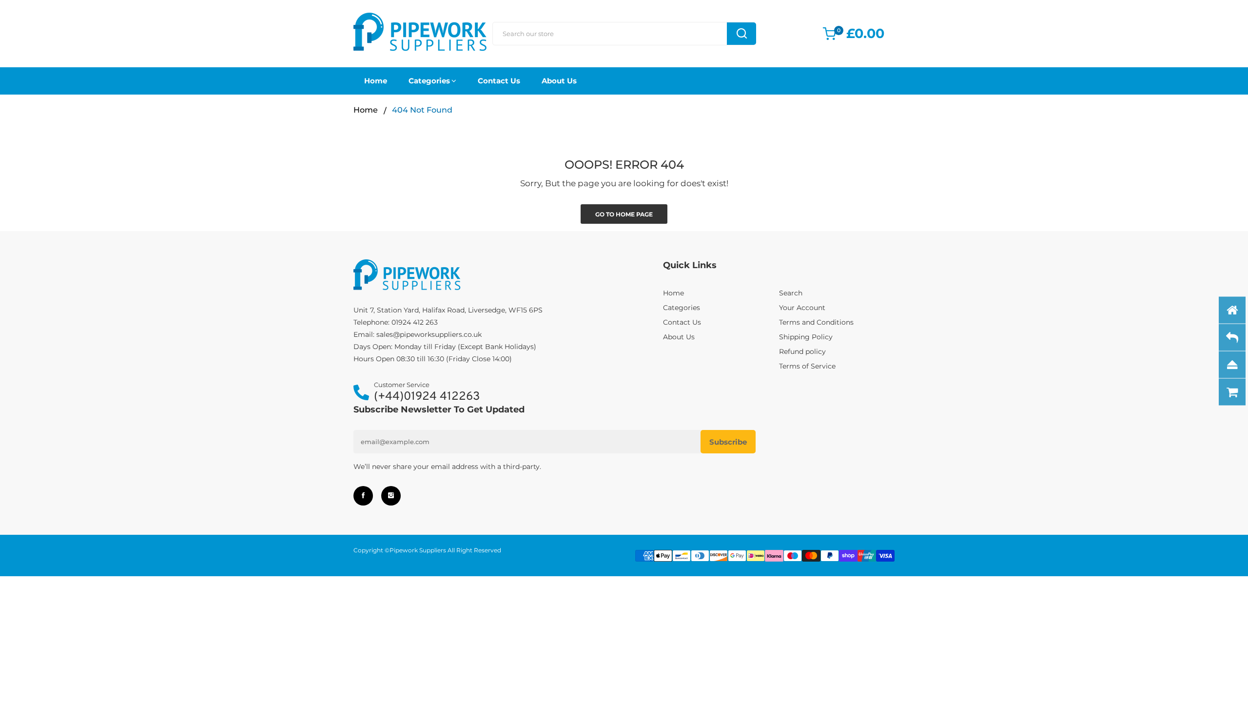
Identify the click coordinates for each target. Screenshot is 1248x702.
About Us (559, 80)
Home (375, 80)
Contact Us (499, 80)
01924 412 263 (414, 322)
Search (790, 293)
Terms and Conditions (816, 322)
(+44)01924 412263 (427, 397)
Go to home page (624, 214)
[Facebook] (363, 496)
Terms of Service (807, 366)
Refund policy (802, 351)
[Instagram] (391, 496)
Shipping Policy (806, 336)
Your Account (802, 307)
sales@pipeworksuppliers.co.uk (429, 334)
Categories (429, 80)
